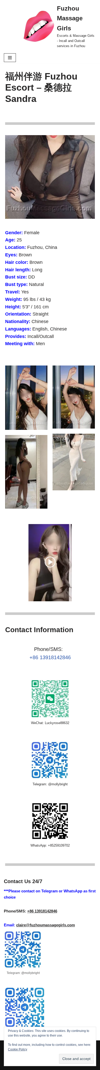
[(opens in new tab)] (50, 600)
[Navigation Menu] (10, 57)
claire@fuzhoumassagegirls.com (45, 925)
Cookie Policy (17, 1049)
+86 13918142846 (50, 657)
